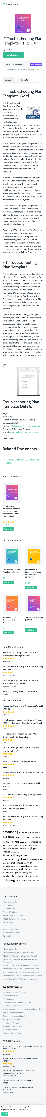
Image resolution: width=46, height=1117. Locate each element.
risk (4, 872)
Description (9, 80)
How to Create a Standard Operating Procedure (21, 965)
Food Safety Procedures (12, 1023)
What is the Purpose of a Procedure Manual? (20, 956)
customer (9, 845)
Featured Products (10, 912)
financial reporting (11, 859)
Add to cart (13, 55)
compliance (35, 841)
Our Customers (8, 905)
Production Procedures (11, 1030)
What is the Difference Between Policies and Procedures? (20, 960)
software (19, 876)
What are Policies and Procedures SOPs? (18, 952)
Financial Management (15, 855)
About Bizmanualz (10, 902)
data (5, 848)
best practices (36, 832)
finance (6, 851)
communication (17, 841)
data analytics (13, 848)
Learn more (23, 1109)
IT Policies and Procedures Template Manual (19, 70)
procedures (25, 866)
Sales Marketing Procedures (13, 1006)
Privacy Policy (8, 922)
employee (32, 848)
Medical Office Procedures (13, 1013)
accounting (10, 832)
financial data (15, 852)
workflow (36, 880)
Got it (4, 1114)
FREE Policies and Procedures (14, 919)
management (9, 866)
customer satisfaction (20, 845)
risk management (13, 872)
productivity (24, 869)
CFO (4, 842)
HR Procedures (8, 999)
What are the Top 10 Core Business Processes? (21, 969)
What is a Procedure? (11, 949)
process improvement (10, 870)
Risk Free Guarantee (10, 929)
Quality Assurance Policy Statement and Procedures (23, 1009)
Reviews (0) (23, 80)
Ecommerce (22, 848)
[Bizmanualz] (10, 4)
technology (9, 880)
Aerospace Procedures (11, 1019)
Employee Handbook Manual (14, 1016)
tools (18, 880)
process (34, 866)
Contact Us (7, 936)
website (30, 880)
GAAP (4, 863)
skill (30, 873)
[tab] (9, 79)
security (25, 873)
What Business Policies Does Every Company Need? (23, 976)
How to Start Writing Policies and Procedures (20, 979)
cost (4, 845)
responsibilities (35, 870)
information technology (18, 862)
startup (28, 876)
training (24, 880)
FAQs (5, 926)
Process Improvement (11, 933)
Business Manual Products (13, 916)
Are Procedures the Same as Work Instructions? (21, 972)
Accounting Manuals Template (14, 992)
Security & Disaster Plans (12, 1026)
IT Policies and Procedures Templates (26, 426)
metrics (18, 866)
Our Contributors (9, 909)
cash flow (36, 837)
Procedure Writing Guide (12, 1033)
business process (23, 837)
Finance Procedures (10, 996)
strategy (35, 876)
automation (25, 832)
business (8, 837)
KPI (31, 863)
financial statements (31, 859)
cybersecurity (33, 845)
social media (8, 876)
